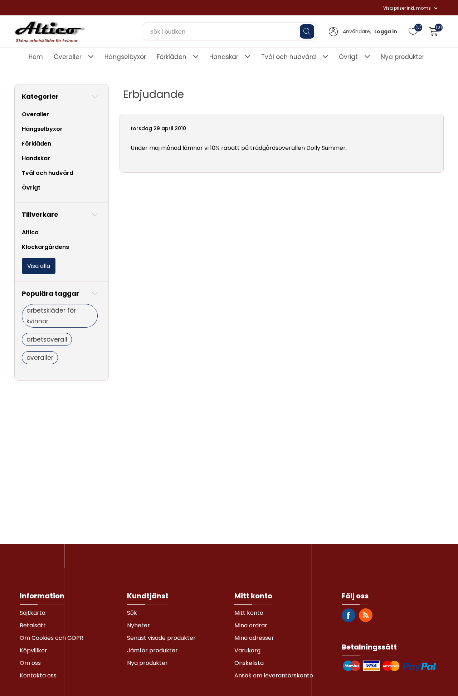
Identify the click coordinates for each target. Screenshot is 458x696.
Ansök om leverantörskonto (273, 675)
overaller (39, 357)
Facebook (348, 615)
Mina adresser (254, 638)
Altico (30, 232)
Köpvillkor (33, 650)
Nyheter (138, 625)
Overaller (68, 57)
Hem (36, 57)
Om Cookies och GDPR (51, 638)
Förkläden (171, 57)
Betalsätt (33, 625)
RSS (365, 615)
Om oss (30, 663)
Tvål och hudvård (288, 57)
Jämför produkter (152, 650)
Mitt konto (248, 613)
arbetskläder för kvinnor (51, 315)
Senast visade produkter (161, 638)
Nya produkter (402, 57)
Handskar (223, 57)
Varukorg (247, 650)
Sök (132, 613)
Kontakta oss (38, 675)
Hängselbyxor (125, 57)
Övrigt (348, 57)
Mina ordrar (250, 625)
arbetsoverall (46, 339)
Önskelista (249, 663)
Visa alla (38, 266)
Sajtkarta (32, 613)
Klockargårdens (45, 247)
